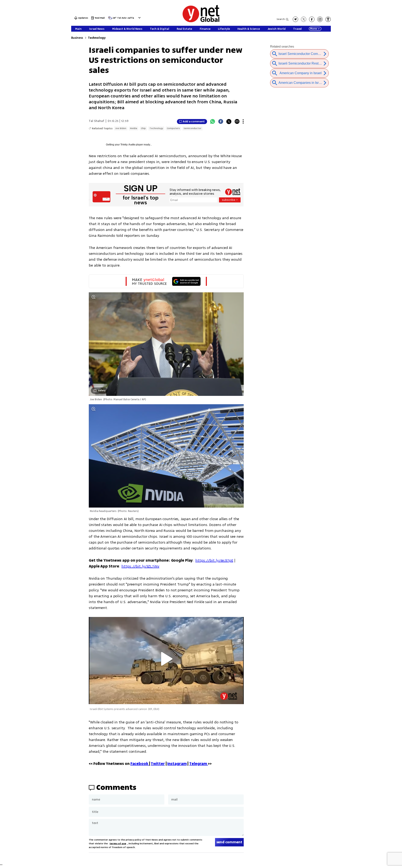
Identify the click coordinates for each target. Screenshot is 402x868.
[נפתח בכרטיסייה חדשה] (295, 19)
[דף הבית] (201, 21)
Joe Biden (120, 128)
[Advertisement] (370, 63)
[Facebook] (220, 121)
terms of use (118, 843)
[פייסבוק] (311, 19)
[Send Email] (237, 121)
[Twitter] (228, 121)
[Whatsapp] (212, 121)
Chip (143, 128)
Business (77, 38)
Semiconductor (192, 128)
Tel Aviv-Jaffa (125, 18)
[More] (243, 121)
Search (281, 19)
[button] (139, 17)
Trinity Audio (127, 144)
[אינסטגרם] (320, 19)
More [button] (313, 29)
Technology (97, 38)
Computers (173, 128)
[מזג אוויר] (110, 19)
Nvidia (133, 128)
